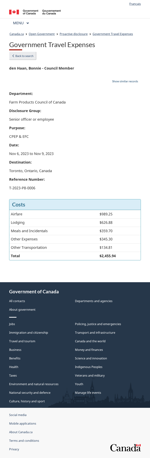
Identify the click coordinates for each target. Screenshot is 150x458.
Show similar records (125, 81)
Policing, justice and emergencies (98, 324)
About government (22, 310)
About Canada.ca (21, 432)
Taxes (13, 375)
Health (13, 367)
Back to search (24, 56)
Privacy (14, 449)
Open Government (42, 34)
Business (15, 350)
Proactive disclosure (74, 34)
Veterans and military (90, 375)
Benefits (14, 358)
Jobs (12, 324)
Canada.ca (17, 34)
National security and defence (29, 393)
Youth (79, 384)
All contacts (17, 301)
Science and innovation (91, 358)
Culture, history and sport (27, 401)
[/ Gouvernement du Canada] (35, 12)
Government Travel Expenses (113, 34)
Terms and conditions (24, 441)
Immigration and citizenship (28, 333)
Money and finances (89, 350)
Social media (18, 415)
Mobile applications (22, 423)
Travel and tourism (22, 341)
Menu (19, 22)
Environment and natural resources (34, 384)
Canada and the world (90, 341)
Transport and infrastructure (95, 333)
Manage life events (88, 393)
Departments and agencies (93, 301)
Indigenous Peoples (88, 367)
